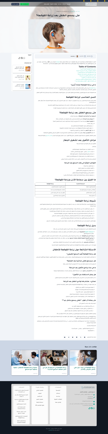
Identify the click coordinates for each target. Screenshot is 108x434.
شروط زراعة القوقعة (85, 201)
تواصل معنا (46, 4)
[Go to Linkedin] (24, 58)
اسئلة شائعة (39, 402)
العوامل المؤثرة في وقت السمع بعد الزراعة (86, 70)
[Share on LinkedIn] (76, 337)
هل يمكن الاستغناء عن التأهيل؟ (88, 77)
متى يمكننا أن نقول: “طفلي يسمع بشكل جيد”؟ (85, 81)
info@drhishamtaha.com (87, 401)
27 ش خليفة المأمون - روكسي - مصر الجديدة (84, 394)
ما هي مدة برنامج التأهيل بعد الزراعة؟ (88, 76)
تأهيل (88, 151)
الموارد (40, 393)
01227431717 (90, 397)
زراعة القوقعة (73, 11)
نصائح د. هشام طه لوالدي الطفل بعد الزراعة (86, 79)
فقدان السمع (49, 135)
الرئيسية (68, 4)
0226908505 (90, 398)
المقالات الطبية (53, 4)
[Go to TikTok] (19, 58)
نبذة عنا (60, 4)
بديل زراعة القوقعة (86, 226)
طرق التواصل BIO (39, 405)
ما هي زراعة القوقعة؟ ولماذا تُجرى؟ (88, 69)
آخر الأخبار (39, 396)
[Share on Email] (64, 337)
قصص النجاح (39, 390)
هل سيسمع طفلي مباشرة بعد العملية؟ (87, 74)
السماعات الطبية (89, 231)
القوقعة (58, 62)
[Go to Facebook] (22, 58)
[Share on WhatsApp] (72, 337)
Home (79, 11)
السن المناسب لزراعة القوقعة (81, 97)
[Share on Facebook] (84, 337)
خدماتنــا (64, 4)
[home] (91, 4)
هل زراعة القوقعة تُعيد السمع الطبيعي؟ (87, 72)
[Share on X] (80, 337)
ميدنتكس (50, 430)
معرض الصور (39, 399)
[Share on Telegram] (68, 337)
